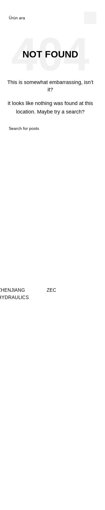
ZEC (51, 290)
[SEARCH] (90, 18)
